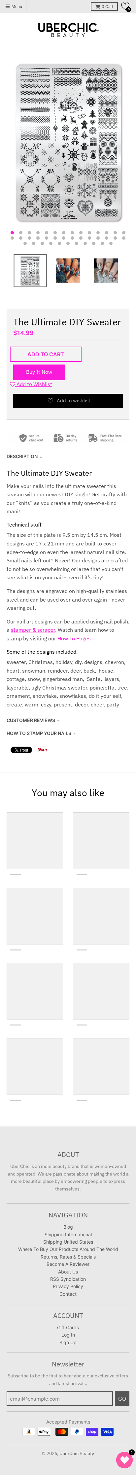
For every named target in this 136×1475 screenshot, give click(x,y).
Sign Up (68, 1342)
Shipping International (68, 1234)
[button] (125, 6)
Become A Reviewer (68, 1264)
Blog (68, 1227)
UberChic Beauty (76, 1453)
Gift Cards (68, 1327)
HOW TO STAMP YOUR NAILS (39, 733)
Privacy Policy (68, 1286)
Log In (68, 1335)
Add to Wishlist (33, 384)
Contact (68, 1294)
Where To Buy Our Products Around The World (68, 1249)
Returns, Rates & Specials (68, 1257)
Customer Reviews (31, 720)
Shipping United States (68, 1242)
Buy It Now (39, 372)
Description (22, 456)
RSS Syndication (68, 1279)
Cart (107, 6)
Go (122, 1398)
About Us (68, 1271)
